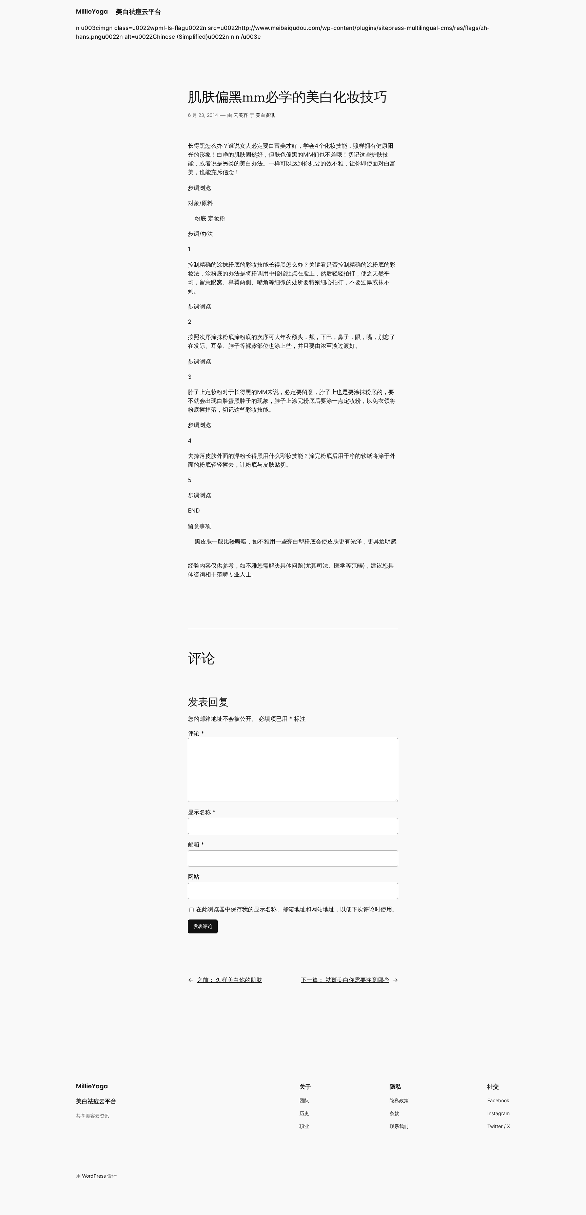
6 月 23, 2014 (203, 115)
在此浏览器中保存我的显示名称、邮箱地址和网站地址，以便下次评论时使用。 (297, 909)
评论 (196, 733)
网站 (193, 876)
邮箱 (196, 844)
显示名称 (202, 812)
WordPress (94, 1176)
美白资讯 (265, 115)
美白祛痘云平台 (138, 11)
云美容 (241, 115)
